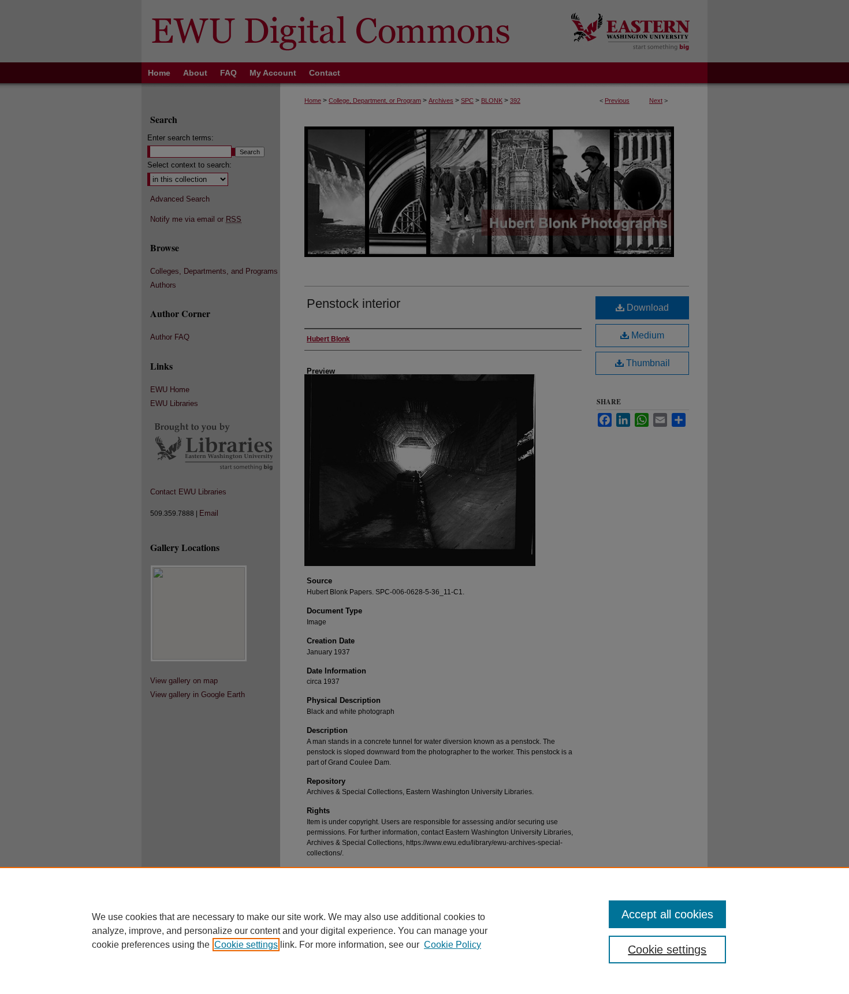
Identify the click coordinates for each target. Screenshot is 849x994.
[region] (424, 930)
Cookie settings (246, 945)
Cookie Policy (452, 945)
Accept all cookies (667, 914)
